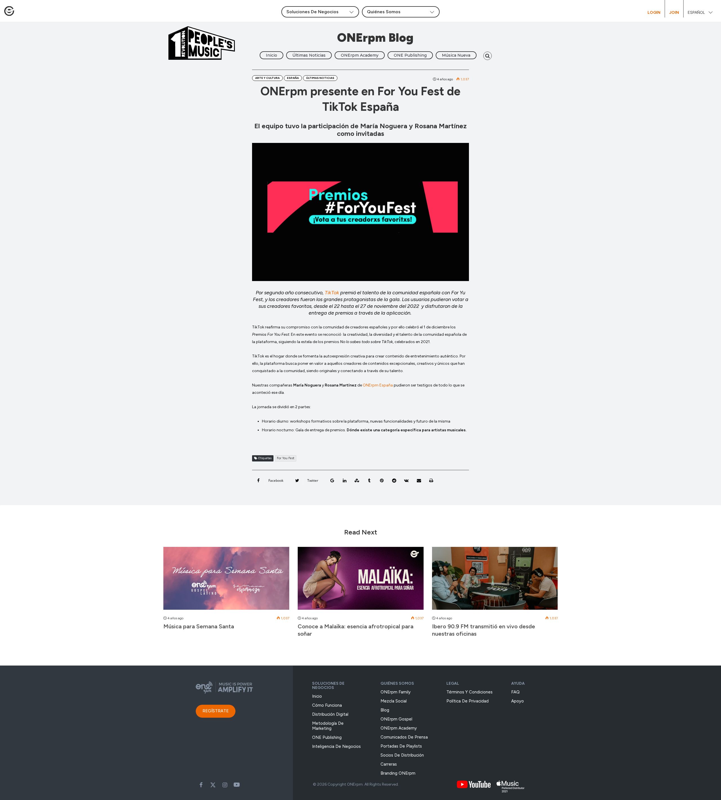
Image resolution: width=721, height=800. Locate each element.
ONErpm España (378, 385)
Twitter (213, 785)
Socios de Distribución (402, 755)
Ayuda (518, 683)
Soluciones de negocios (328, 685)
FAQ (515, 692)
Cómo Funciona (327, 705)
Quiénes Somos (397, 683)
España (293, 78)
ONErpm (355, 784)
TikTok (332, 292)
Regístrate (215, 710)
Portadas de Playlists (401, 746)
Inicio (271, 55)
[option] (226, 591)
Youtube (236, 785)
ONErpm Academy (360, 55)
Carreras (388, 764)
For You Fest (285, 458)
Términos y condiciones (469, 692)
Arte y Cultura (267, 78)
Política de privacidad (467, 701)
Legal (452, 683)
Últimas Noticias (309, 55)
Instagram (225, 785)
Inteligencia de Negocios (336, 746)
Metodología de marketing (328, 726)
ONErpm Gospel (396, 719)
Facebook (201, 785)
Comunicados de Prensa (404, 737)
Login (653, 12)
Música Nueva (456, 55)
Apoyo (517, 701)
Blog (384, 710)
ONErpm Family (395, 692)
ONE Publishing (410, 55)
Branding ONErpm (397, 773)
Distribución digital (330, 714)
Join (674, 12)
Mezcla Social (393, 701)
